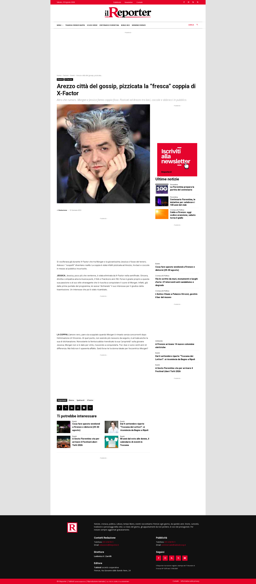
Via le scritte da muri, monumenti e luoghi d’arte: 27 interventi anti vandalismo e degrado (176, 282)
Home (59, 75)
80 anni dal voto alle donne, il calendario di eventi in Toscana (134, 441)
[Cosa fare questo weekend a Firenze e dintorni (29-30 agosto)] (63, 427)
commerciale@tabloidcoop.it (173, 545)
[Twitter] (197, 2)
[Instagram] (188, 2)
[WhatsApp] (78, 407)
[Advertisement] (128, 52)
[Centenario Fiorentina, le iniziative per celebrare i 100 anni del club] (162, 201)
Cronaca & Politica (177, 210)
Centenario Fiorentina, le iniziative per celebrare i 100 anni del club (182, 202)
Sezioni (66, 75)
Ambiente (159, 341)
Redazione (63, 210)
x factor (90, 400)
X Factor (68, 79)
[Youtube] (184, 558)
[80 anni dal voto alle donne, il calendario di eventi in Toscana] (111, 442)
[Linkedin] (71, 407)
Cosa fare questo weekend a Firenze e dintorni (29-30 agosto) (86, 427)
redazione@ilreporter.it (109, 545)
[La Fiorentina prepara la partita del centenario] (162, 189)
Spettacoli (80, 400)
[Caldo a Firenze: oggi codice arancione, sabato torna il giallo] (162, 214)
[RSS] (193, 2)
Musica (71, 400)
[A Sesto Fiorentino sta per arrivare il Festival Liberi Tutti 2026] (63, 442)
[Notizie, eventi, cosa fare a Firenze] (128, 12)
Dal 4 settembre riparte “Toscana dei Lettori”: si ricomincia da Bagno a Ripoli (134, 427)
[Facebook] (184, 2)
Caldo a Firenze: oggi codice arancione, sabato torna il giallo (183, 215)
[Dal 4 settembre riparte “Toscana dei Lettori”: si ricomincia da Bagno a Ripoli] (111, 427)
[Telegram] (84, 407)
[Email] (90, 407)
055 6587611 (108, 542)
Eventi (72, 75)
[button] (193, 25)
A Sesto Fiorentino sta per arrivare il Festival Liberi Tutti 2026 (85, 441)
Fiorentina (174, 185)
